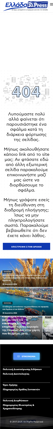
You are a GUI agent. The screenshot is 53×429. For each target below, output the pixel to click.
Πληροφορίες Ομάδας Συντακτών (21, 389)
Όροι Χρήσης (10, 384)
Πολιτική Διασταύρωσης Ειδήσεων (22, 369)
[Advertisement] (26, 43)
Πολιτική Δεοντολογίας (16, 373)
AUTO (48, 317)
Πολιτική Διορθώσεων (15, 400)
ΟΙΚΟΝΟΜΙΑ (7, 272)
